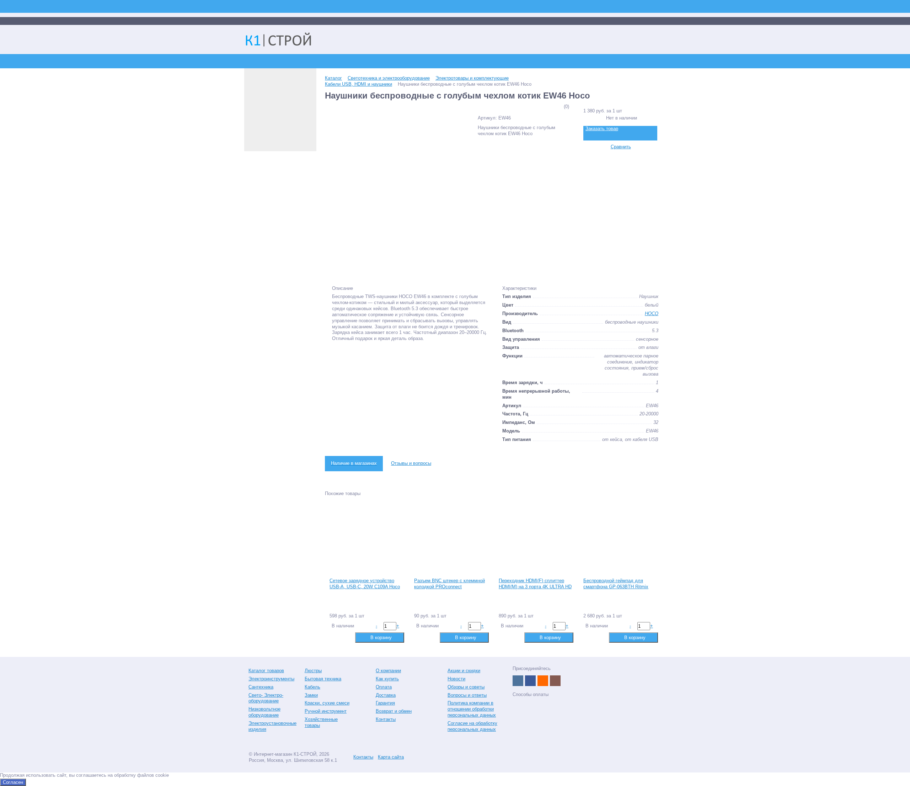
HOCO (651, 313)
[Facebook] (530, 680)
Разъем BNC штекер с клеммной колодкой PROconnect (449, 583)
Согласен (13, 782)
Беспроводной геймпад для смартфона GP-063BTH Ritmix (615, 583)
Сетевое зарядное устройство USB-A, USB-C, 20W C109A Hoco (365, 583)
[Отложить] (345, 637)
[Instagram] (555, 680)
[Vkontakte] (518, 680)
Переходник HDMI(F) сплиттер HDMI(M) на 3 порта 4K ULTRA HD (535, 583)
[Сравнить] (334, 637)
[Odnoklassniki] (542, 680)
